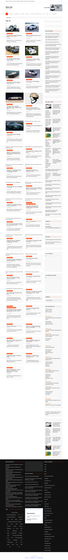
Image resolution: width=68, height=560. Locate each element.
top (21, 542)
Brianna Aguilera (48, 61)
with (21, 544)
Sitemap (21, 1)
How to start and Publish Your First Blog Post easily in (53, 318)
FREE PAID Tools (38, 13)
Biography (46, 483)
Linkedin (61, 1)
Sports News (46, 541)
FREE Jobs (27, 13)
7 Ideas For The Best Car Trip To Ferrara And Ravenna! (14, 205)
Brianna (26, 490)
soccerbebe (47, 66)
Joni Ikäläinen (47, 56)
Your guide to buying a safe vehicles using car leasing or (32, 207)
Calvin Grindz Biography (10, 496)
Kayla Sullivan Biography (54, 33)
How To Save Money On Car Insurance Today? (13, 278)
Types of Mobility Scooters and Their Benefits (33, 341)
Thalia (46, 42)
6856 (45, 471)
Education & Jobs (47, 494)
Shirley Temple (48, 51)
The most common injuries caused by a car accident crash (14, 224)
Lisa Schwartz (14, 533)
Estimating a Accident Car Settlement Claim (32, 171)
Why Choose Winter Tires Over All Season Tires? (14, 341)
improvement (14, 530)
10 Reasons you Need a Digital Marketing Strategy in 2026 (52, 359)
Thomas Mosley (10, 542)
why (17, 544)
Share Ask (9, 38)
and (18, 514)
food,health (9, 528)
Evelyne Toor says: (48, 80)
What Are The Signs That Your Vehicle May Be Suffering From (13, 153)
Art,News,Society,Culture (48, 476)
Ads (50, 13)
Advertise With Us (32, 1)
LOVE (47, 13)
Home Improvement (47, 508)
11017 (45, 464)
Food (45, 501)
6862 (45, 473)
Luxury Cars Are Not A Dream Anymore (32, 309)
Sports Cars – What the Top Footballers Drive (32, 356)
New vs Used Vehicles (33, 221)
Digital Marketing (47, 492)
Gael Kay (47, 85)
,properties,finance (14, 512)
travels (8, 544)
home (21, 528)
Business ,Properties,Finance (11, 307)
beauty (8, 519)
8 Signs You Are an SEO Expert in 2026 (13, 492)
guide (17, 528)
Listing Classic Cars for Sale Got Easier (14, 356)
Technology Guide (47, 543)
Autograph (22, 13)
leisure (8, 533)
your (19, 546)
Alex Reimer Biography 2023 (11, 514)
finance (20, 526)
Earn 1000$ (32, 13)
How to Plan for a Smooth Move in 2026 (13, 506)
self (12, 537)
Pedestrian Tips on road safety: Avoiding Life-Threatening (13, 241)
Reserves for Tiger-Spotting (17, 535)
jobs (21, 530)
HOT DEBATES (17, 13)
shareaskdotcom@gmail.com (55, 227)
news (8, 535)
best (12, 519)
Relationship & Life (47, 527)
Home (8, 17)
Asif (46, 36)
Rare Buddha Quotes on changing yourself (13, 467)
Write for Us (11, 1)
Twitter (60, 1)
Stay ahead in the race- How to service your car (13, 83)
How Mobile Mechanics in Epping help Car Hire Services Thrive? (14, 310)
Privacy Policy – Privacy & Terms (11, 500)
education (8, 526)
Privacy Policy (25, 1)
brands (16, 519)
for (13, 528)
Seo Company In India (18, 537)
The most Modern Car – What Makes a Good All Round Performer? (13, 371)
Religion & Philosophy (48, 529)
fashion (15, 526)
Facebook (58, 1)
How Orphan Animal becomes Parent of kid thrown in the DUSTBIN (52, 53)
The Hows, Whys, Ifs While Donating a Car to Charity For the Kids (14, 107)
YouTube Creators (47, 550)
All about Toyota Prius (14, 326)
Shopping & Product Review (49, 536)
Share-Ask (9, 7)
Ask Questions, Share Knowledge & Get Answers (14, 464)
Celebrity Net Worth (47, 487)
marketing (20, 533)
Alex (46, 39)
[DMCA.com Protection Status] (34, 466)
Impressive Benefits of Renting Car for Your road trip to (14, 260)
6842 (45, 466)
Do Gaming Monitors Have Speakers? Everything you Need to (52, 384)
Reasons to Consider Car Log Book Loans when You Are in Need (34, 292)
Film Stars (46, 499)
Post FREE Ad (54, 13)
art (22, 514)
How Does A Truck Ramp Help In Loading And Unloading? (14, 171)
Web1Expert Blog (39, 557)
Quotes (45, 524)
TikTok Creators (47, 545)
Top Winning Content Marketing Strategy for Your (14, 479)
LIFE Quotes (10, 13)
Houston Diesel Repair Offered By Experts (14, 36)
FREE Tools (46, 506)
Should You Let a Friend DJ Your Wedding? (53, 405)
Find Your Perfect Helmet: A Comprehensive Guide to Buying (33, 108)
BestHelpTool (32, 557)
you (10, 546)
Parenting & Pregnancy (48, 520)
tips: (16, 542)
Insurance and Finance (48, 513)
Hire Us (15, 1)
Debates (45, 490)
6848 (45, 469)
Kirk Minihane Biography (49, 347)
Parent (44, 13)
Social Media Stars (47, 538)
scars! (8, 537)
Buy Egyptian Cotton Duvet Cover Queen (14, 521)
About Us (7, 1)
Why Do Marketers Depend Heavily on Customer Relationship (52, 371)
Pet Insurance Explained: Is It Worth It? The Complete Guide (57, 174)
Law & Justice (46, 515)
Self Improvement (47, 534)
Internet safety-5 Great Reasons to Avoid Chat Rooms (52, 389)
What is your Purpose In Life (53, 39)
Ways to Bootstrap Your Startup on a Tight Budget (52, 401)
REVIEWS (46, 531)
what (13, 544)
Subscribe (18, 1)
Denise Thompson (48, 89)
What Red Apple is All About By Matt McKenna (14, 497)
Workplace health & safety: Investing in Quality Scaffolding (52, 336)
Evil (46, 44)
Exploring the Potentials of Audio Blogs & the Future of (53, 331)
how (8, 530)
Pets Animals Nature (48, 522)
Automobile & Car (9, 33)
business (20, 519)
